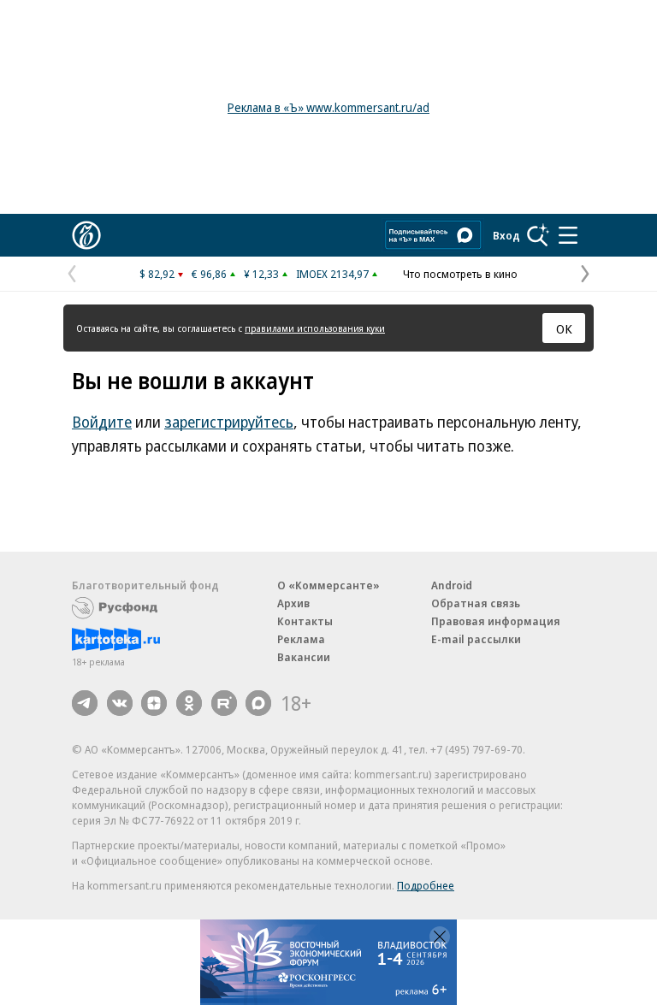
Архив (293, 603)
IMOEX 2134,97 (332, 273)
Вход (506, 235)
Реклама (301, 639)
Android (451, 585)
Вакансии (303, 657)
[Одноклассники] (189, 703)
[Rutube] (224, 703)
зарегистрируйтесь (228, 421)
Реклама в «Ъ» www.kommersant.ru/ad (328, 107)
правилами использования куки (315, 328)
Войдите (102, 421)
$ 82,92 (157, 273)
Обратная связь (475, 603)
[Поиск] (538, 235)
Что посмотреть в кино (460, 273)
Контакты (305, 621)
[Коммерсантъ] (86, 235)
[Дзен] (154, 703)
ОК (564, 328)
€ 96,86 (209, 273)
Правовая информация (495, 621)
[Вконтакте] (120, 703)
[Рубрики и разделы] (568, 235)
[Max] (258, 703)
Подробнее (425, 885)
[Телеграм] (85, 703)
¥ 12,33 (261, 273)
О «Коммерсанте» (328, 585)
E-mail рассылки (476, 639)
